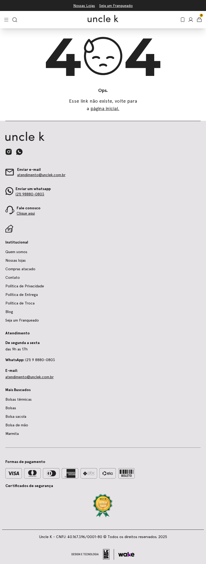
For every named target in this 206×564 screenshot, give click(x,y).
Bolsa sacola (15, 416)
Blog (9, 312)
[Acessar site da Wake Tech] (126, 554)
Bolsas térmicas (18, 399)
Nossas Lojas (84, 5)
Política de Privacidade (24, 286)
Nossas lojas (15, 260)
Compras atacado (20, 269)
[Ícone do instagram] (8, 152)
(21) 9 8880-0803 (30, 360)
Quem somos (16, 252)
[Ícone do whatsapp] (19, 151)
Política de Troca (20, 303)
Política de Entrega (21, 294)
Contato (12, 277)
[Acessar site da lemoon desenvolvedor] (93, 554)
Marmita (12, 433)
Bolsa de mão (16, 425)
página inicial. (104, 108)
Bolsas (10, 408)
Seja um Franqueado (116, 5)
